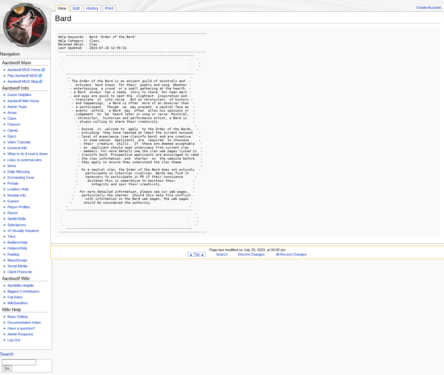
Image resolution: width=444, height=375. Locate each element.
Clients (12, 130)
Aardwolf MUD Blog (22, 81)
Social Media (17, 266)
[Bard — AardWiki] (25, 25)
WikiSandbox (17, 303)
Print (109, 8)
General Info (17, 148)
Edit (76, 8)
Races (12, 213)
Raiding (13, 254)
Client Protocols (19, 272)
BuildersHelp (17, 242)
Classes (13, 124)
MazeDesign (17, 260)
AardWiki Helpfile (20, 285)
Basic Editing (17, 317)
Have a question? (21, 328)
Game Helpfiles (19, 95)
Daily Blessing (18, 172)
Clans (12, 118)
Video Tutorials (19, 142)
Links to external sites (24, 160)
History (92, 8)
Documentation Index (24, 322)
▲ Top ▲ (196, 254)
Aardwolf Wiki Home (23, 101)
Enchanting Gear (20, 177)
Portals (13, 183)
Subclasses (16, 225)
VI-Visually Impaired (23, 231)
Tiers (11, 236)
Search (6, 354)
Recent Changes (251, 254)
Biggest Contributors (23, 291)
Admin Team (17, 107)
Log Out (13, 340)
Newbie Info (16, 195)
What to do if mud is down (27, 154)
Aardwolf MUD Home (24, 70)
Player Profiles (18, 207)
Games (13, 201)
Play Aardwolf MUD (22, 76)
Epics (11, 136)
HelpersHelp (17, 248)
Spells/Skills (16, 219)
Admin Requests (20, 334)
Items (11, 166)
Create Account (428, 7)
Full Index (15, 297)
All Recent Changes (291, 254)
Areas (12, 113)
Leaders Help (18, 189)
